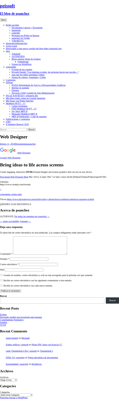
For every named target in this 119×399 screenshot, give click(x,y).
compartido (11, 67)
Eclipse (3, 314)
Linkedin (16, 33)
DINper (9, 82)
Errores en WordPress (21, 64)
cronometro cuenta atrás (11, 194)
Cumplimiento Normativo (12, 320)
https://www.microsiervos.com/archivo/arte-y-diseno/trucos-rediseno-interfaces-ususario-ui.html (50, 199)
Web (2, 269)
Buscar (3, 296)
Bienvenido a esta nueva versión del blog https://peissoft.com (34, 48)
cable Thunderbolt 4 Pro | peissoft (21, 351)
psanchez (31, 144)
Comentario (6, 254)
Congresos (11, 80)
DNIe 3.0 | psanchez (15, 357)
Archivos (4, 377)
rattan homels (12, 338)
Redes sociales (12, 25)
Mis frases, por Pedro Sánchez (20, 101)
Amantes (25, 221)
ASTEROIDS (18, 56)
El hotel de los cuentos (22, 69)
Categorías (5, 392)
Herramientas (21, 144)
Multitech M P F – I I (15, 103)
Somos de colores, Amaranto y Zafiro (29, 77)
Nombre (4, 259)
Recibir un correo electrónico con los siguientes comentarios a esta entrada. (37, 280)
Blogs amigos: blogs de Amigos (26, 59)
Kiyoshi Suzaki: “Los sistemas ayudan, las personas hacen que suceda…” (45, 72)
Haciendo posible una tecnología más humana (21, 317)
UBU (8, 122)
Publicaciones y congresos (18, 119)
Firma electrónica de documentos (43, 357)
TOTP (3, 325)
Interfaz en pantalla (20, 88)
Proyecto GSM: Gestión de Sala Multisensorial (33, 93)
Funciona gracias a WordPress (14, 397)
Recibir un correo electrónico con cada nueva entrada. (28, 285)
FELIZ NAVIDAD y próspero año (22, 95)
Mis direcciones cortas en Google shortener (25, 98)
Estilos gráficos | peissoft (17, 344)
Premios (15, 90)
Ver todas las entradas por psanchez (31, 216)
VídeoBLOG (18, 40)
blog (8, 51)
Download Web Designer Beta (14, 177)
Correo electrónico (9, 264)
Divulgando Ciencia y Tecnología (27, 27)
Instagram (16, 30)
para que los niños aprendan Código (28, 74)
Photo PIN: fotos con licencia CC (47, 344)
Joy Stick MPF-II (19, 111)
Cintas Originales (19, 106)
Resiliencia (37, 364)
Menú (3, 20)
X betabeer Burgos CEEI (17, 124)
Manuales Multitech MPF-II (24, 114)
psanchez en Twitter (21, 38)
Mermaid (25, 338)
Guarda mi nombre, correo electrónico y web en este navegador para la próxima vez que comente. (48, 275)
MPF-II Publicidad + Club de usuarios (29, 116)
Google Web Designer (10, 158)
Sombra (3, 322)
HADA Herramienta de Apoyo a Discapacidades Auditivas (39, 85)
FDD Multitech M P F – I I (24, 108)
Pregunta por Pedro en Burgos (25, 35)
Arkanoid (16, 54)
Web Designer (23, 153)
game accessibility (9, 221)
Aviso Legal (11, 46)
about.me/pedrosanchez (16, 43)
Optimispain (23, 61)
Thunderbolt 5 (46, 351)
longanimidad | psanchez (17, 364)
